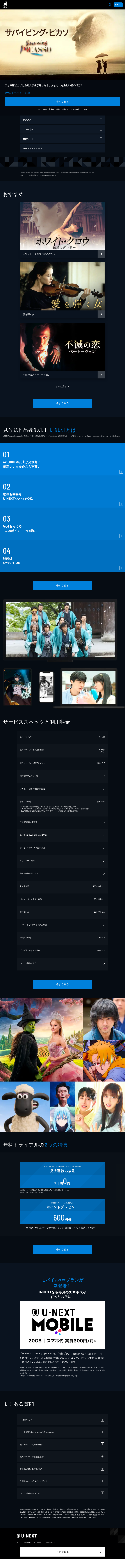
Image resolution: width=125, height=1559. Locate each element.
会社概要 (27, 1542)
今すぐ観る (62, 101)
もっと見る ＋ (62, 386)
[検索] (110, 4)
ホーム (19, 1542)
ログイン (118, 5)
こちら (84, 109)
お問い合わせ (50, 1542)
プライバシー (38, 1542)
